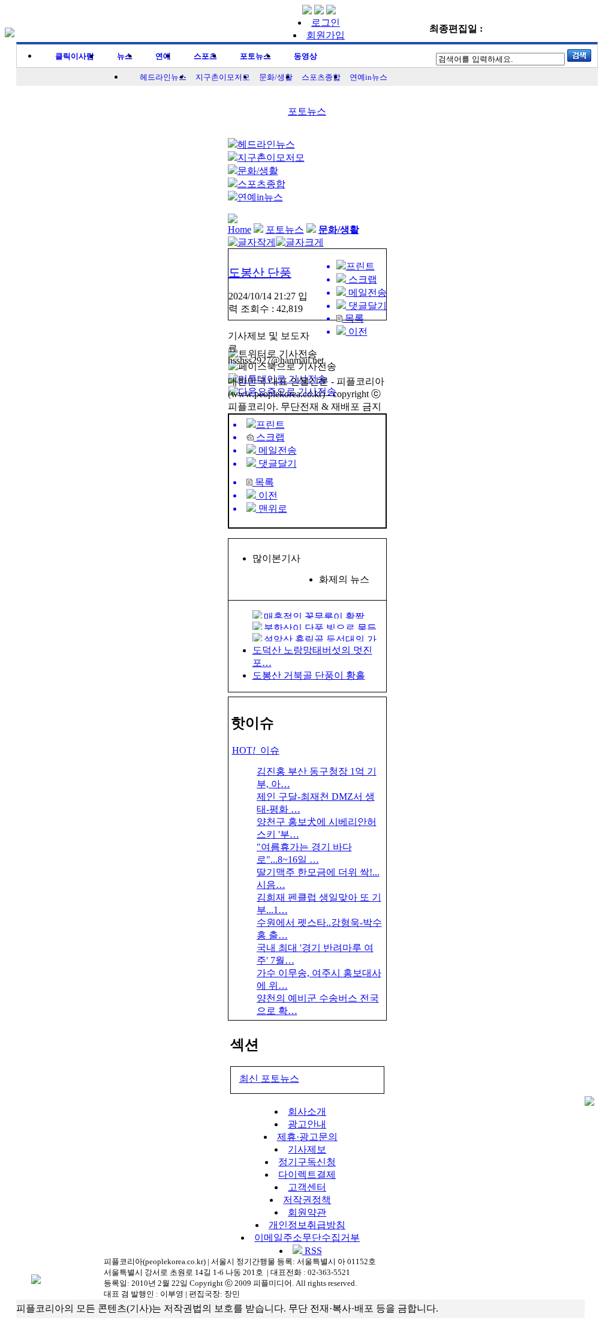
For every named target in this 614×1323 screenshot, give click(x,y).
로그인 (325, 22)
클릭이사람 (74, 56)
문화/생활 (276, 77)
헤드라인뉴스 (163, 77)
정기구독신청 (307, 1162)
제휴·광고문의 (307, 1137)
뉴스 (125, 56)
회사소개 (307, 1111)
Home (239, 229)
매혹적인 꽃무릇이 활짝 (314, 616)
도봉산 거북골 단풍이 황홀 (308, 675)
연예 (163, 56)
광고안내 (307, 1124)
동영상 (305, 56)
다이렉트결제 (307, 1174)
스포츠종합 (321, 77)
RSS (312, 1251)
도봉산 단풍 (259, 272)
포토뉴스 (255, 56)
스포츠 (205, 56)
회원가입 (325, 35)
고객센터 (307, 1187)
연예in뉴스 (368, 77)
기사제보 (307, 1149)
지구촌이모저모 (222, 77)
